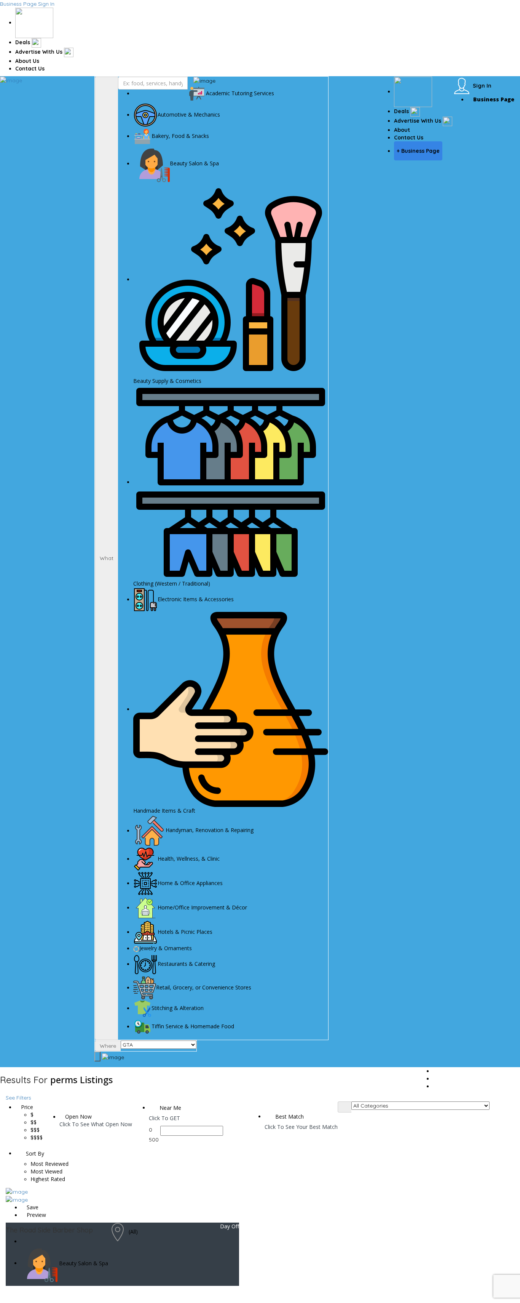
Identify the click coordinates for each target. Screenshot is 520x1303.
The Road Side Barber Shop (49, 1230)
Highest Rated (47, 1179)
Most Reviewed (49, 1163)
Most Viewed (46, 1171)
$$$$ (36, 1137)
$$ (33, 1122)
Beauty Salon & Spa (83, 1263)
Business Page (18, 3)
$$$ (35, 1129)
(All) (133, 1231)
